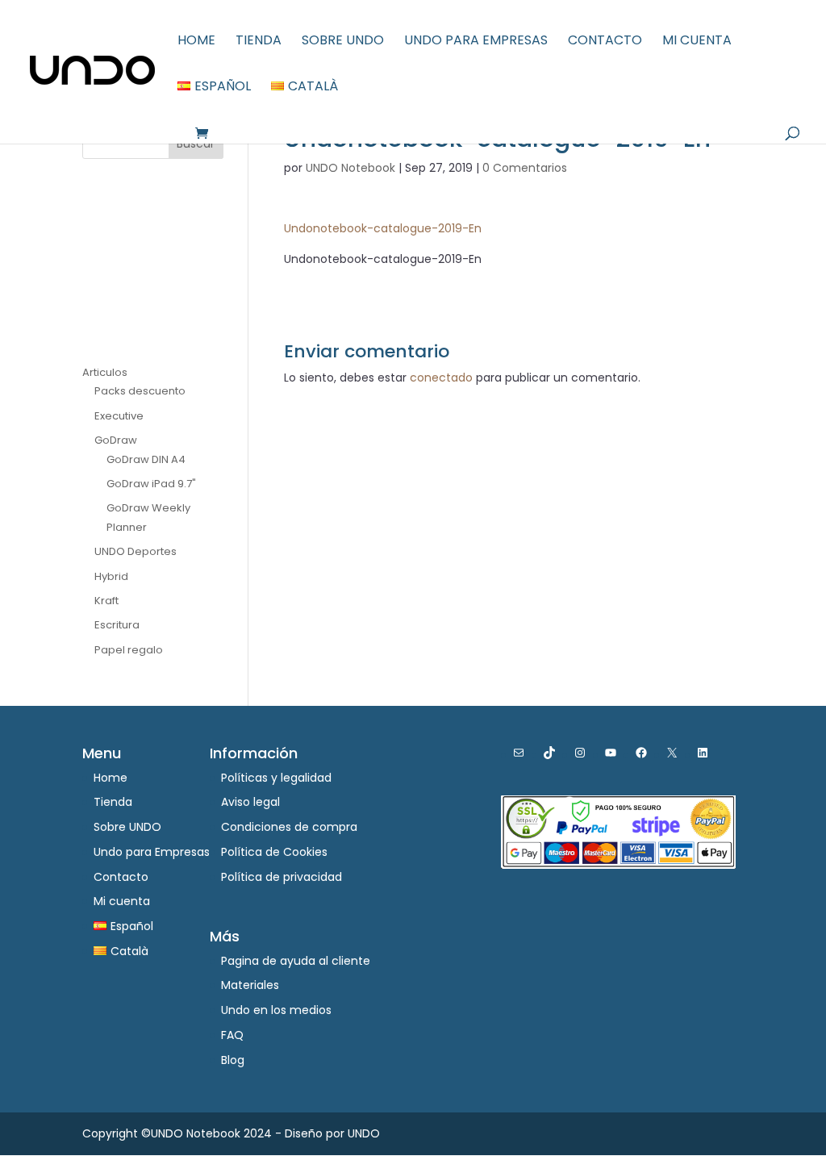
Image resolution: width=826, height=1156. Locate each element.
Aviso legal (250, 802)
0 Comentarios (524, 168)
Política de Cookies (274, 852)
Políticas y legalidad (276, 778)
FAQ (232, 1035)
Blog (232, 1060)
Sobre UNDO (343, 42)
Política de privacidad (281, 877)
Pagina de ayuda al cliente (295, 961)
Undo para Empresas (476, 42)
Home (196, 42)
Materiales (250, 985)
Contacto (605, 42)
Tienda (259, 42)
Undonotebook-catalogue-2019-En (383, 228)
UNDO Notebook (350, 168)
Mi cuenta (697, 42)
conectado (441, 377)
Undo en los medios (276, 1010)
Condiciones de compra (289, 827)
